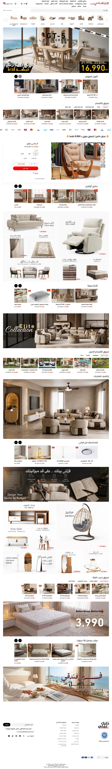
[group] (103, 144)
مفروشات (95, 355)
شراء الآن (25, 168)
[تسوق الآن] (56, 330)
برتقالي (21, 154)
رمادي (24, 158)
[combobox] (68, 10)
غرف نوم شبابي (78, 107)
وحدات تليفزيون (82, 581)
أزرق (28, 154)
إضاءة (88, 355)
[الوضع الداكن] (21, 4)
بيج (34, 154)
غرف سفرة (68, 107)
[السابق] (107, 19)
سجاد (81, 355)
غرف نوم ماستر (90, 107)
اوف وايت (33, 158)
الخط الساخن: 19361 (104, 741)
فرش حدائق (104, 355)
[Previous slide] (104, 50)
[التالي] (5, 19)
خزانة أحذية (72, 581)
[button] (25, 4)
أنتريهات (105, 107)
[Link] (56, 50)
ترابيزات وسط (104, 581)
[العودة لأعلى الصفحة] (110, 767)
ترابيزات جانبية (94, 581)
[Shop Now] (56, 619)
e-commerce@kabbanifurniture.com (25, 731)
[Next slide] (8, 50)
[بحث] (107, 10)
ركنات (98, 107)
